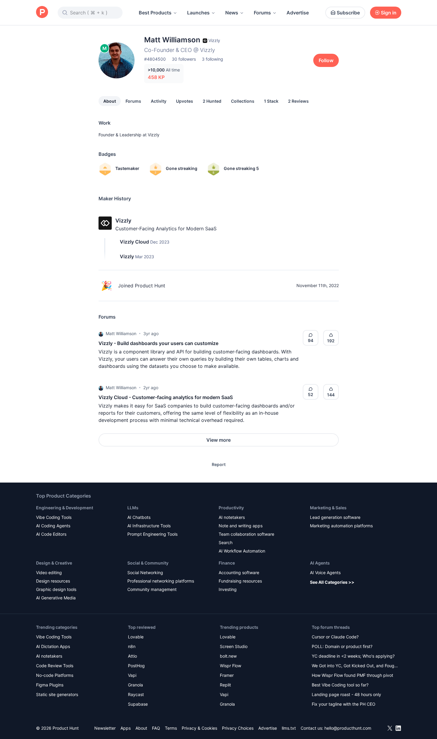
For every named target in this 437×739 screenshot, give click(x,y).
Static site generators (57, 694)
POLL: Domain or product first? (342, 646)
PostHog (136, 665)
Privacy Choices (237, 728)
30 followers (184, 59)
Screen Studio (233, 646)
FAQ (156, 728)
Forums (262, 13)
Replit (225, 684)
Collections (242, 101)
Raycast (136, 694)
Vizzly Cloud (134, 242)
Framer (227, 675)
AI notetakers (232, 517)
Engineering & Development (64, 507)
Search (225, 542)
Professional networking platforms (160, 580)
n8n (131, 646)
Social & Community (147, 562)
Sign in (388, 13)
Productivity (231, 507)
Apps (125, 728)
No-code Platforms (54, 675)
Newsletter (105, 728)
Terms (171, 728)
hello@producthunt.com (347, 728)
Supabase (138, 704)
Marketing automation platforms (341, 525)
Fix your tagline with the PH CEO (343, 704)
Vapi (132, 675)
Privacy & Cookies (199, 728)
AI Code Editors (51, 534)
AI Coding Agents (53, 525)
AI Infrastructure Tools (149, 525)
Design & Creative (54, 562)
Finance (227, 562)
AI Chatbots (138, 517)
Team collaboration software (246, 534)
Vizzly (153, 134)
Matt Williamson (121, 333)
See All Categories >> (332, 582)
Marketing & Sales (328, 507)
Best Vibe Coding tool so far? (340, 684)
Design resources (53, 580)
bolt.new (228, 656)
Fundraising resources (240, 580)
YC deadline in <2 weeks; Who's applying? (353, 656)
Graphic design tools (56, 589)
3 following (212, 59)
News (231, 13)
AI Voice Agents (325, 572)
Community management (152, 589)
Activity (158, 101)
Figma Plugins (49, 684)
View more (218, 440)
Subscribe (348, 13)
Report (219, 464)
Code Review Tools (54, 665)
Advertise (298, 13)
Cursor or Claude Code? (335, 636)
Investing (228, 589)
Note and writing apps (241, 525)
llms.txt (289, 728)
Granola (135, 684)
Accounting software (239, 572)
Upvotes (184, 101)
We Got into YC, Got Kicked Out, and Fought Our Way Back (355, 666)
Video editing (49, 572)
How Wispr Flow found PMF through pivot (352, 675)
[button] (101, 333)
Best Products (155, 13)
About (109, 101)
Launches (198, 13)
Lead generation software (335, 517)
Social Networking (145, 572)
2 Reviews (298, 101)
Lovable (136, 636)
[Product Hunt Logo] (42, 12)
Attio (132, 656)
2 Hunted (212, 101)
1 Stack (271, 101)
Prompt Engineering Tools (152, 534)
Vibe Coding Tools (53, 517)
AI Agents (320, 562)
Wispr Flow (230, 665)
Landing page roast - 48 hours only (346, 694)
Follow (326, 60)
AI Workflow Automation (242, 550)
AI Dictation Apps (53, 646)
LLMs (132, 507)
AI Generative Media (56, 597)
